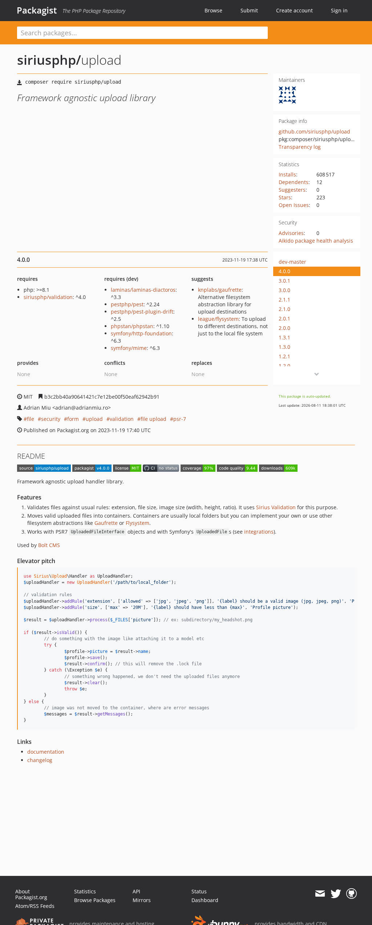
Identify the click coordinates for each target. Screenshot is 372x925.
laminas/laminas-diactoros (143, 289)
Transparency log (300, 146)
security (50, 418)
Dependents (293, 182)
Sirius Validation (276, 507)
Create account (294, 10)
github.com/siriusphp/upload (314, 131)
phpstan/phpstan (132, 326)
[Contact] (320, 893)
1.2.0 (284, 365)
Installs (287, 174)
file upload (153, 418)
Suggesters (292, 189)
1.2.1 (284, 356)
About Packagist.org (31, 894)
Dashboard (204, 900)
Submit (249, 10)
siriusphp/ (49, 60)
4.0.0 (284, 271)
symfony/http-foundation (141, 333)
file (30, 418)
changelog (39, 760)
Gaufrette (106, 522)
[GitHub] (351, 893)
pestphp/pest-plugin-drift (142, 311)
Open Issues (294, 205)
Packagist (37, 10)
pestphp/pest (127, 304)
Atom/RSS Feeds (34, 905)
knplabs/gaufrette (220, 289)
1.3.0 (284, 346)
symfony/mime (129, 347)
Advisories (291, 233)
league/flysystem (218, 318)
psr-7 (179, 418)
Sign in (339, 10)
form (73, 418)
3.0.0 (284, 290)
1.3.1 (284, 337)
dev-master (292, 261)
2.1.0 (284, 309)
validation (122, 418)
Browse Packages (95, 900)
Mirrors (142, 900)
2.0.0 (284, 327)
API (136, 891)
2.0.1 (284, 318)
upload (94, 418)
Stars (285, 197)
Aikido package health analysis (316, 240)
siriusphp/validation (48, 297)
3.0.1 (284, 280)
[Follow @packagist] (336, 893)
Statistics (85, 891)
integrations (259, 531)
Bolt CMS (49, 545)
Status (199, 891)
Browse (213, 10)
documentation (45, 751)
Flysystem (137, 522)
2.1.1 (284, 299)
